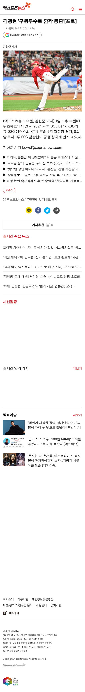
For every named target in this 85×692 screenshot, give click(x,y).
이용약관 (22, 599)
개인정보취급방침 (42, 599)
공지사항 (55, 605)
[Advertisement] (32, 529)
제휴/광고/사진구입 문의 (17, 605)
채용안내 (41, 605)
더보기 (77, 368)
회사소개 (8, 599)
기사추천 (42, 225)
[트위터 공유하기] (47, 210)
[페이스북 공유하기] (38, 210)
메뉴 (80, 9)
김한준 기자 (10, 46)
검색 (73, 9)
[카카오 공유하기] (28, 210)
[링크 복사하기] (56, 210)
